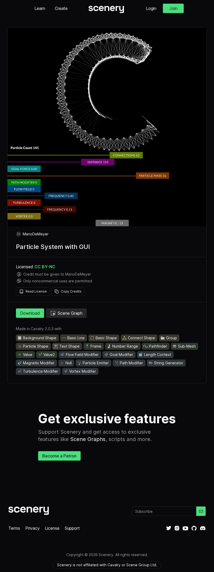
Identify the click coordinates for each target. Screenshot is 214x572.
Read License (36, 291)
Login (151, 8)
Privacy (32, 528)
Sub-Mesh (187, 346)
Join (173, 8)
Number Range (125, 346)
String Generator (168, 363)
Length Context (157, 354)
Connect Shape (141, 338)
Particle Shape (35, 346)
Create (61, 8)
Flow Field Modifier (82, 354)
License (52, 528)
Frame (96, 346)
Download (30, 313)
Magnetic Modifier (39, 363)
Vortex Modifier (82, 371)
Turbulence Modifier (40, 371)
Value (27, 354)
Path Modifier (131, 363)
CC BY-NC (44, 266)
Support (72, 528)
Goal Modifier (121, 354)
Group (171, 338)
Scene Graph (70, 313)
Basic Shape (106, 338)
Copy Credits (71, 291)
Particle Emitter (96, 363)
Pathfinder (158, 346)
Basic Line (76, 338)
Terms (14, 528)
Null (69, 363)
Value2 (49, 354)
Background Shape (39, 338)
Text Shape (69, 346)
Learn (39, 8)
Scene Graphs (87, 439)
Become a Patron (59, 455)
